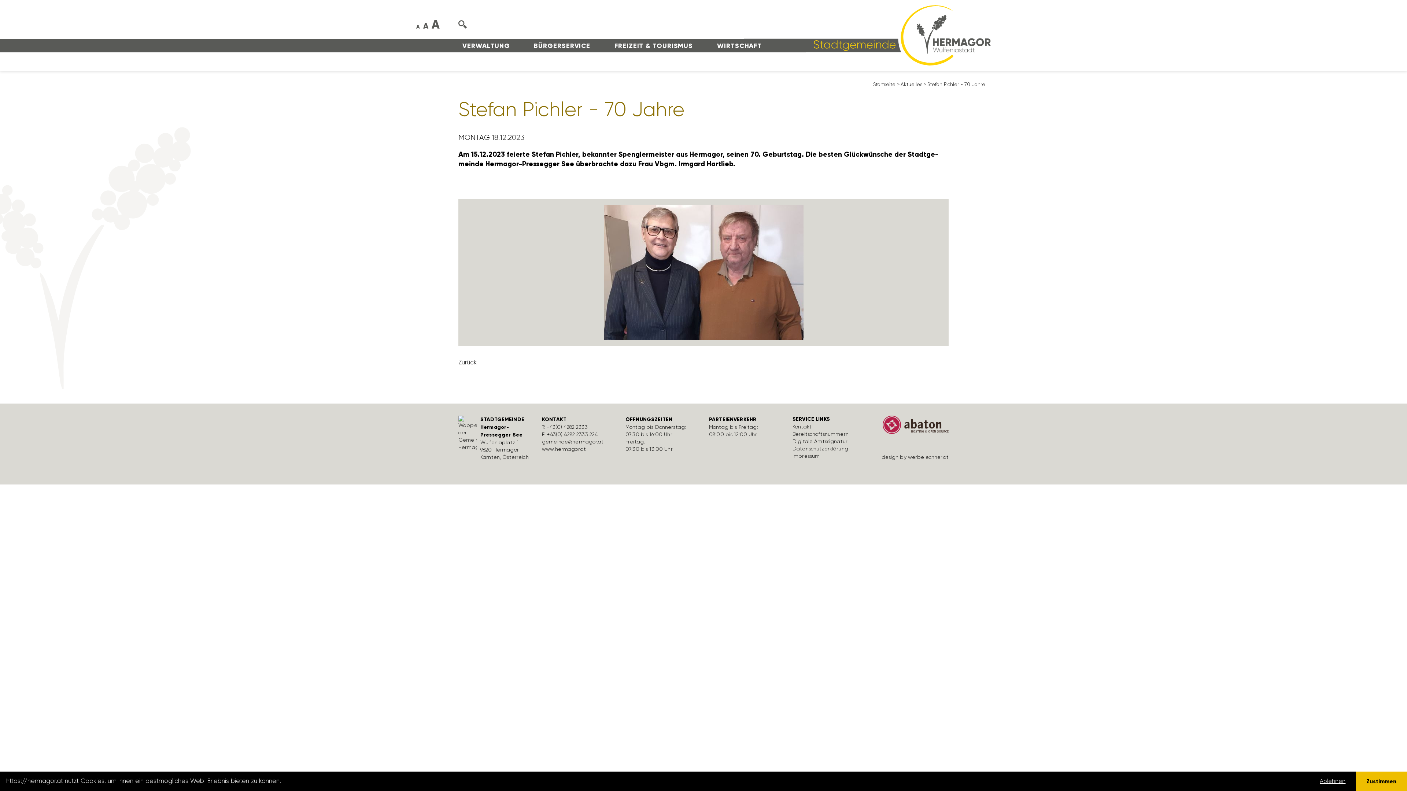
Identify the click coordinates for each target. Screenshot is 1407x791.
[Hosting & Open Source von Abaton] (912, 427)
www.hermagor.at (564, 449)
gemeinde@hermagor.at (572, 442)
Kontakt (802, 427)
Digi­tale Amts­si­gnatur (820, 441)
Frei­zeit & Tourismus (653, 46)
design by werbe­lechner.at (915, 457)
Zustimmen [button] (1381, 781)
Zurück (467, 362)
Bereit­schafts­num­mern (821, 434)
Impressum (806, 456)
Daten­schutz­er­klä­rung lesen (323, 781)
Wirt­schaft (739, 46)
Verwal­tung (486, 46)
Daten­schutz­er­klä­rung (820, 449)
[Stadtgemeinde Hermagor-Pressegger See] (867, 34)
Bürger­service (562, 46)
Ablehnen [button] (1332, 781)
